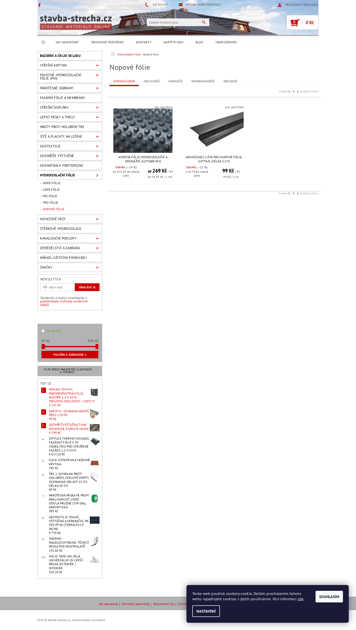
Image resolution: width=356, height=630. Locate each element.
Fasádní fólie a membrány (62, 98)
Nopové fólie (53, 209)
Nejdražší (175, 81)
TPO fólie (50, 203)
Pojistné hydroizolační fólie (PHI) (60, 77)
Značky (46, 267)
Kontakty (143, 42)
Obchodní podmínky (107, 42)
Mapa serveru (226, 42)
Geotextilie (50, 146)
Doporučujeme (124, 81)
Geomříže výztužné (57, 156)
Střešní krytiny (53, 65)
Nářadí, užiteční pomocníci (63, 257)
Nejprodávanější (203, 81)
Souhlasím (329, 596)
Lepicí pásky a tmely (57, 117)
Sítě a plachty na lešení (61, 136)
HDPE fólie (51, 183)
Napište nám (173, 42)
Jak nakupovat (67, 42)
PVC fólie (50, 196)
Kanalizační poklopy (58, 238)
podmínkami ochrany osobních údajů (64, 303)
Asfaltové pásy (53, 219)
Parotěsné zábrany (56, 88)
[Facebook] (40, 5)
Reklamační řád (163, 604)
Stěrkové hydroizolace (61, 228)
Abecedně (230, 81)
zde (301, 598)
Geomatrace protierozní (61, 165)
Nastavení (206, 611)
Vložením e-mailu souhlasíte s (64, 301)
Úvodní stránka (44, 42)
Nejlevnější (152, 81)
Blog (199, 42)
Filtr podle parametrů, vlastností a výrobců (68, 371)
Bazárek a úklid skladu (60, 55)
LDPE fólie (51, 190)
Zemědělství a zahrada (60, 248)
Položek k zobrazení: (70, 354)
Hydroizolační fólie (57, 175)
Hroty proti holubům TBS (62, 127)
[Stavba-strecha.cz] (75, 22)
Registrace (310, 5)
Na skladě (53, 331)
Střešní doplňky (54, 107)
